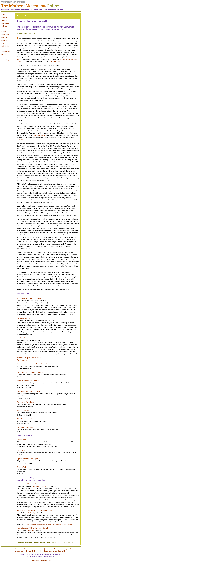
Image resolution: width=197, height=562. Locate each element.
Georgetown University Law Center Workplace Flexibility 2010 (49, 524)
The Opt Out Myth (23, 318)
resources (5, 34)
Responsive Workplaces (25, 402)
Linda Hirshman (22, 140)
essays (47, 549)
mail (2, 43)
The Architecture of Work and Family (30, 372)
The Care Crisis (22, 338)
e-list (3, 49)
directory (17, 549)
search (3, 54)
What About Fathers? (24, 419)
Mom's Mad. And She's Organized (29, 298)
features (25, 549)
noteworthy (33, 549)
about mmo (5, 52)
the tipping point (55, 61)
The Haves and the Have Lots (27, 484)
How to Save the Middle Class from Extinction (33, 528)
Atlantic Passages (23, 410)
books (3, 32)
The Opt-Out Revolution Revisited (29, 391)
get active (4, 37)
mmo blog (5, 60)
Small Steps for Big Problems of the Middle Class (34, 510)
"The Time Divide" (39, 135)
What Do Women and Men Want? (29, 381)
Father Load (21, 439)
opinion (41, 549)
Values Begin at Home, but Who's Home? (32, 364)
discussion (5, 40)
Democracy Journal (39, 486)
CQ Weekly (31, 513)
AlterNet (31, 530)
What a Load (21, 450)
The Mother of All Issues (25, 427)
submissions (5, 46)
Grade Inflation (22, 467)
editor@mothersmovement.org (41, 560)
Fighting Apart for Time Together (28, 459)
